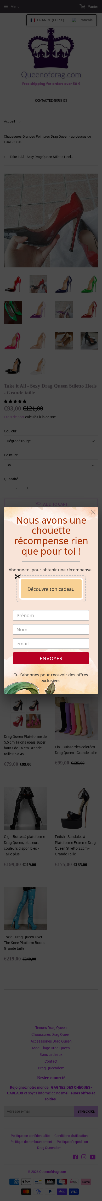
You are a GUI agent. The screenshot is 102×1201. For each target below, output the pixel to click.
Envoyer (51, 658)
